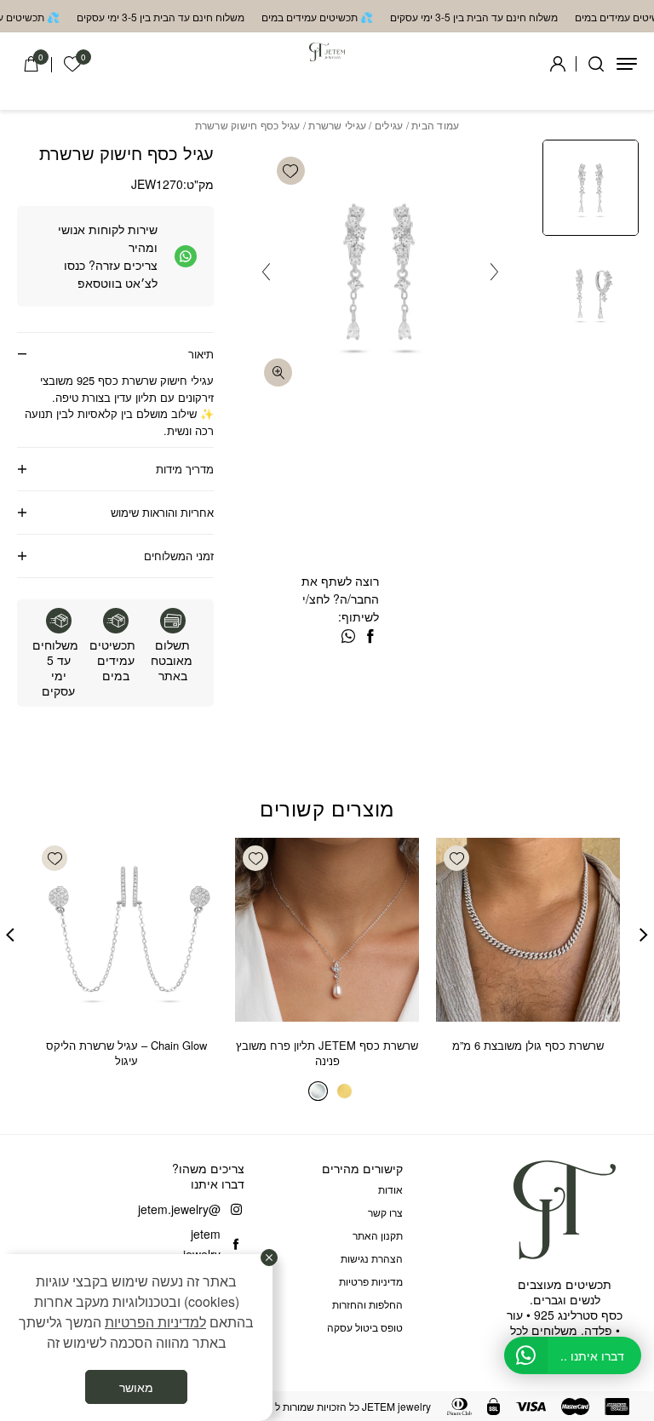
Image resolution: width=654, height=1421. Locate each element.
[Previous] (494, 271)
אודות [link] (390, 1189)
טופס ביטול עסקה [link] (365, 1327)
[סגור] (269, 1257)
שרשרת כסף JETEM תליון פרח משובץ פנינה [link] (327, 1053)
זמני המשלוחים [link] (179, 555)
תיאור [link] (201, 354)
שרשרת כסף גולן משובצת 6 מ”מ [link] (528, 1045)
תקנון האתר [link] (378, 1235)
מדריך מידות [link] (185, 469)
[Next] (266, 271)
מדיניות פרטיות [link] (371, 1281)
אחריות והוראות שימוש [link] (162, 512)
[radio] (344, 1091)
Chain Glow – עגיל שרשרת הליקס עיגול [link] (126, 1053)
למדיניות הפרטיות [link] (155, 1322)
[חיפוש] (596, 64)
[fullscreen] (278, 372)
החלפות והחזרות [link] (367, 1304)
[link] (72, 64)
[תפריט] (627, 63)
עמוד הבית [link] (435, 124)
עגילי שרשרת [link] (337, 124)
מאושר (136, 1386)
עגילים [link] (389, 124)
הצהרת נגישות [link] (372, 1258)
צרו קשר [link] (385, 1212)
